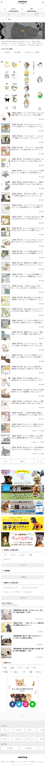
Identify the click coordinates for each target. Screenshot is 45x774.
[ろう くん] (40, 99)
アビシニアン (28, 592)
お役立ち (13, 9)
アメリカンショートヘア (11, 588)
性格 (5, 668)
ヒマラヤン (17, 592)
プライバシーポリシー (22, 761)
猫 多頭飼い (29, 748)
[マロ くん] (40, 84)
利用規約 (12, 761)
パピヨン (22, 555)
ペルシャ (6, 592)
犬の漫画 (7, 52)
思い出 (39, 672)
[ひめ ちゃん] (40, 69)
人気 (4, 9)
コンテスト (40, 9)
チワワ (13, 555)
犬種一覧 (23, 565)
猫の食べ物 (18, 739)
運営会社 (32, 761)
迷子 (34, 668)
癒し (22, 9)
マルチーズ (7, 559)
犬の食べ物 (18, 730)
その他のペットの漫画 (31, 52)
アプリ (20, 668)
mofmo (22, 2)
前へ (6, 461)
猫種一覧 (23, 597)
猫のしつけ (6, 739)
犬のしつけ (6, 730)
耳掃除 (6, 672)
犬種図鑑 (23, 577)
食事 (12, 668)
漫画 (31, 9)
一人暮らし (16, 672)
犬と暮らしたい (30, 730)
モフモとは (40, 761)
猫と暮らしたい (30, 739)
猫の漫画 (17, 52)
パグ (5, 555)
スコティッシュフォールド (30, 588)
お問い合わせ (5, 761)
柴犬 (31, 555)
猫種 (31, 672)
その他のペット (36, 14)
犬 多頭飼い (10, 748)
